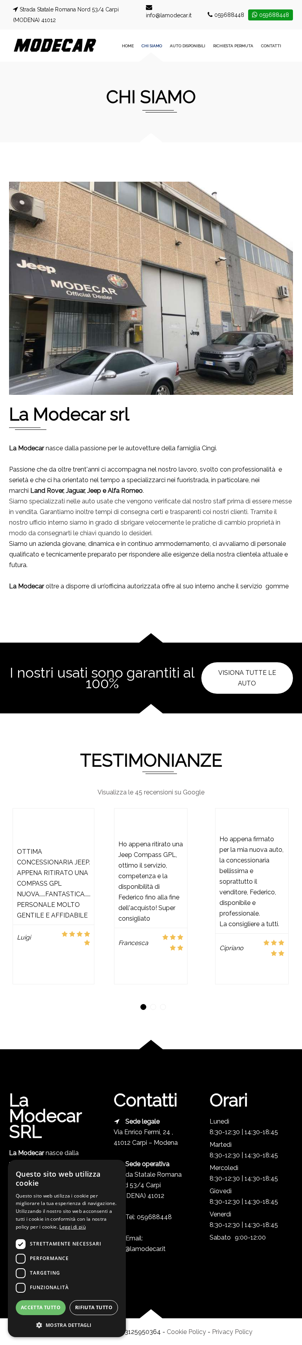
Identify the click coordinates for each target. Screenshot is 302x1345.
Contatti (271, 46)
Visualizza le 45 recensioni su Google (151, 792)
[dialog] (67, 1248)
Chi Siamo (152, 46)
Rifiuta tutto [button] (93, 1307)
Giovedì (221, 1191)
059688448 (229, 15)
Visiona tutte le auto (247, 678)
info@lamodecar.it (169, 15)
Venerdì (220, 1214)
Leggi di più (72, 1226)
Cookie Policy (186, 1332)
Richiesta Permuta (233, 46)
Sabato (220, 1237)
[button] (143, 1007)
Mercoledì (222, 1168)
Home (128, 46)
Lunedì (219, 1121)
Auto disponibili (187, 46)
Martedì (221, 1144)
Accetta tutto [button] (41, 1307)
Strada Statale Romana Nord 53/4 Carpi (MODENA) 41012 (148, 1185)
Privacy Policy (232, 1332)
